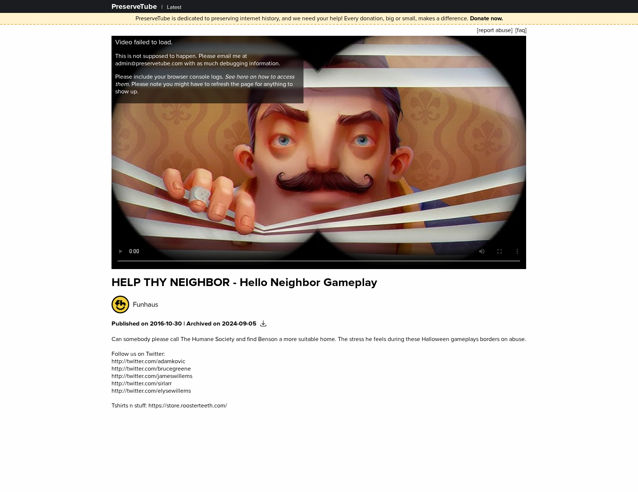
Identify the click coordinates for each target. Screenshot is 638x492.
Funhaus (145, 304)
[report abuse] (494, 30)
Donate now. (486, 18)
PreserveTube (134, 6)
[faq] (520, 30)
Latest (174, 7)
